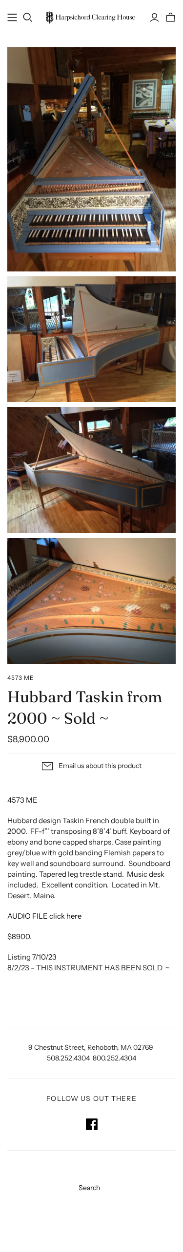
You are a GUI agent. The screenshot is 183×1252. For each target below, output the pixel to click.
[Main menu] (12, 17)
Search (89, 1187)
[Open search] (28, 17)
